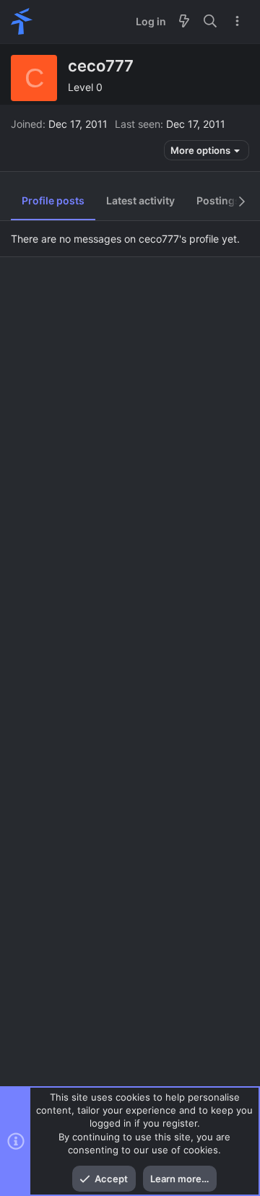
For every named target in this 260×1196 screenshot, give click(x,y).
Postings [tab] (218, 200)
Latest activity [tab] (140, 200)
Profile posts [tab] (53, 200)
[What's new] (184, 22)
